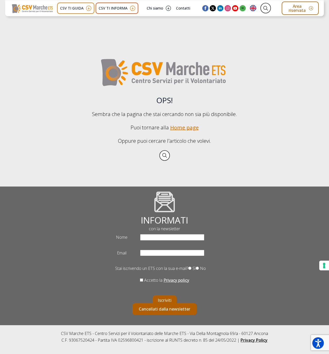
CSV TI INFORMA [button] (113, 8)
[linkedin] (220, 8)
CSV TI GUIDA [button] (72, 8)
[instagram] (228, 8)
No (202, 268)
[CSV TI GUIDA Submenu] (89, 8)
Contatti (183, 8)
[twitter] (213, 8)
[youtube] (235, 8)
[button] (318, 343)
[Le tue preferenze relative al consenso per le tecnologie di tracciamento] (324, 265)
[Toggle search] (265, 8)
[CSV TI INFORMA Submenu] (132, 8)
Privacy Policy (254, 340)
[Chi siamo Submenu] (168, 8)
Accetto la (166, 280)
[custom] (243, 8)
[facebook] (205, 8)
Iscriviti (164, 300)
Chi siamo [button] (155, 8)
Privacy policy (176, 280)
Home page (184, 127)
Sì (193, 268)
